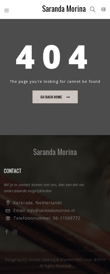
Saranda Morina (64, 8)
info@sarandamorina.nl (51, 210)
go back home (51, 96)
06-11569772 (66, 218)
